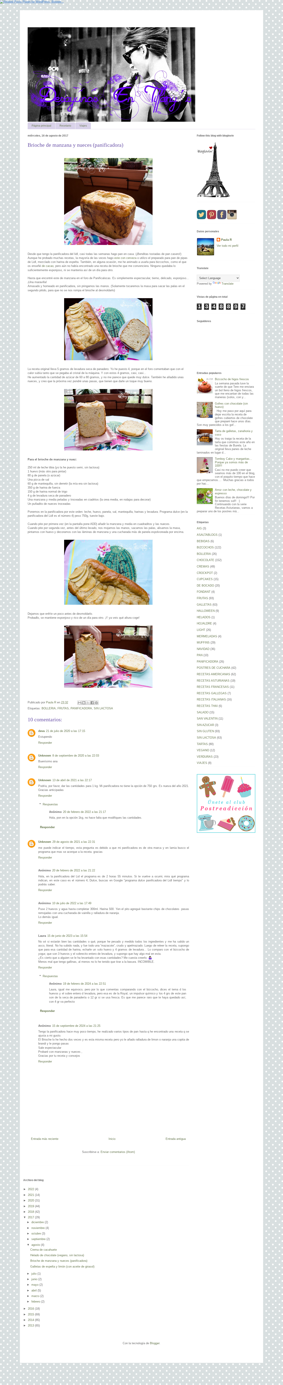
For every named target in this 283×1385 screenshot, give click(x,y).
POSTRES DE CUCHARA (213, 667)
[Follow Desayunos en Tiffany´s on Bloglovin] (213, 196)
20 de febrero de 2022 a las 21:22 (73, 870)
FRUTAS (63, 708)
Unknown (44, 755)
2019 (31, 1206)
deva (41, 731)
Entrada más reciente (44, 1138)
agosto (36, 1244)
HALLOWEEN (206, 610)
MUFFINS (203, 642)
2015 (31, 1314)
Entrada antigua (176, 1138)
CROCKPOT (205, 573)
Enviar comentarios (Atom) (118, 1152)
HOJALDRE (204, 623)
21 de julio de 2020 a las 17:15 (65, 731)
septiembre (38, 1239)
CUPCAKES (205, 579)
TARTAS (202, 744)
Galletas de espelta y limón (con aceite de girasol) (62, 1266)
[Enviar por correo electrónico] (79, 702)
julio (34, 1273)
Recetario (65, 125)
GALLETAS (204, 604)
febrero (36, 1301)
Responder (45, 742)
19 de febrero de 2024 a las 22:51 (84, 983)
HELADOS (203, 617)
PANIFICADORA (81, 708)
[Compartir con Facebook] (92, 702)
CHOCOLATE (205, 560)
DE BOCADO (205, 585)
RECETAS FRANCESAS (213, 687)
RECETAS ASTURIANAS (213, 680)
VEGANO (203, 750)
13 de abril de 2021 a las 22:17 (72, 780)
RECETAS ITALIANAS (211, 699)
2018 (31, 1211)
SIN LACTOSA (103, 708)
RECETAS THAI (207, 706)
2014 (31, 1320)
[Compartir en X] (88, 702)
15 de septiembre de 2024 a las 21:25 (76, 1025)
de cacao (47, 266)
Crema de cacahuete (43, 1249)
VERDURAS (205, 756)
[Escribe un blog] (84, 702)
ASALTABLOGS (207, 534)
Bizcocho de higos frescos (232, 379)
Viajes (83, 125)
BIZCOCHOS (205, 547)
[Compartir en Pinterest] (96, 702)
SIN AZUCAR (205, 725)
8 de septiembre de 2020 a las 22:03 (75, 755)
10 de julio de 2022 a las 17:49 (71, 903)
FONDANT (203, 591)
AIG (199, 528)
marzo (35, 1296)
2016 (31, 1308)
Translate (227, 283)
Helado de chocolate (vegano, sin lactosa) (57, 1255)
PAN (200, 655)
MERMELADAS (207, 636)
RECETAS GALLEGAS (212, 693)
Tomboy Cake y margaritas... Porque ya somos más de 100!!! (233, 462)
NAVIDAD (203, 649)
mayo (35, 1284)
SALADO (202, 712)
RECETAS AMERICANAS (213, 674)
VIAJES (202, 763)
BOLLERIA (49, 708)
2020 (31, 1200)
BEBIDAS (203, 541)
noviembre (38, 1228)
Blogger (154, 1343)
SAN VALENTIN (207, 718)
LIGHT (201, 630)
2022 (31, 1189)
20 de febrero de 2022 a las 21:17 (84, 812)
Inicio (112, 1138)
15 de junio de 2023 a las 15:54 (67, 935)
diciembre (38, 1222)
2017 (31, 1217)
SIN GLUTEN (205, 731)
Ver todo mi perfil (227, 245)
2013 (31, 1325)
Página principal (41, 125)
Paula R (226, 239)
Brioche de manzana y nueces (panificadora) (58, 1260)
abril (34, 1290)
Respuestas (50, 804)
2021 (31, 1195)
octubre (36, 1233)
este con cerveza (125, 258)
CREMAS (203, 566)
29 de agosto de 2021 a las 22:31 (73, 841)
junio (34, 1279)
